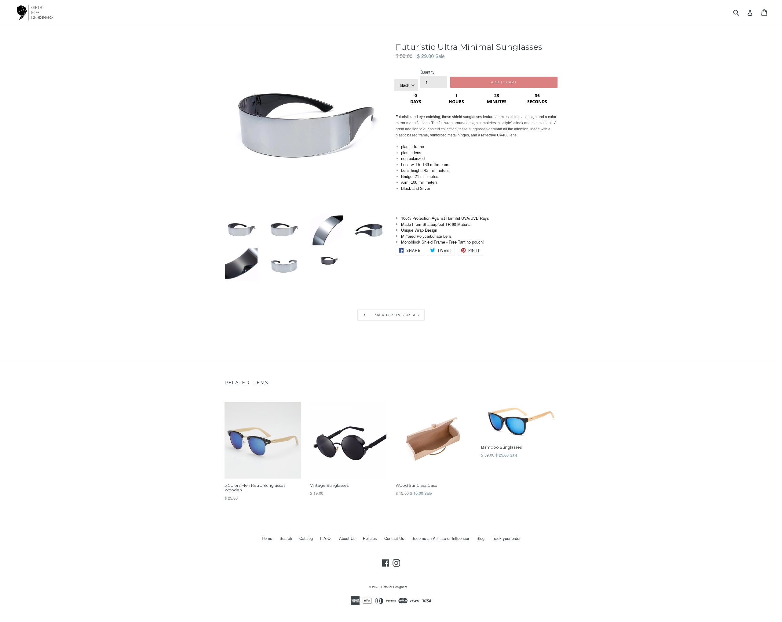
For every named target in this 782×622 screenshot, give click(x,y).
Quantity (427, 72)
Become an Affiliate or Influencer (440, 538)
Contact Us (394, 538)
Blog (480, 538)
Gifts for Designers (394, 587)
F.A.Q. (326, 538)
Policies (370, 538)
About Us (347, 538)
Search (286, 538)
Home (267, 538)
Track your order (506, 538)
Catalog (306, 538)
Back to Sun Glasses (395, 315)
